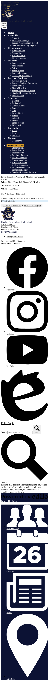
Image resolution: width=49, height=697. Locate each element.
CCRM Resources (20, 165)
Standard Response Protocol (24, 93)
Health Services (18, 55)
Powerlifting (17, 113)
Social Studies (18, 70)
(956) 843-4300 (14, 229)
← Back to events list (12, 205)
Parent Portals (18, 86)
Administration (18, 50)
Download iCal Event (35, 198)
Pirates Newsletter (19, 88)
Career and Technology (22, 75)
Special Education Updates (23, 90)
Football (15, 108)
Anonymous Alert (19, 160)
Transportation (18, 95)
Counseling (17, 53)
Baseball (15, 101)
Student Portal (18, 148)
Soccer (15, 115)
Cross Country (18, 106)
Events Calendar (8, 201)
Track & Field (18, 123)
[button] (13, 35)
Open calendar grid (32, 205)
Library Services (19, 58)
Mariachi (16, 135)
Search (4, 432)
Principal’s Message (20, 40)
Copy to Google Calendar (12, 198)
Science (15, 68)
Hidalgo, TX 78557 (9, 225)
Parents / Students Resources (24, 83)
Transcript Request (20, 170)
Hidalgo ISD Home (15, 236)
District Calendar (19, 157)
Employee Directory (20, 155)
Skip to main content (10, 2)
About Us (16, 38)
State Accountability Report (24, 45)
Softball (15, 118)
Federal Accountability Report (25, 43)
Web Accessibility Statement (13, 241)
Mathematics (17, 66)
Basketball (16, 103)
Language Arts (18, 63)
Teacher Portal (18, 153)
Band (14, 130)
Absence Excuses (19, 81)
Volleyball (16, 125)
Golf (14, 110)
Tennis (15, 120)
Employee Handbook (21, 167)
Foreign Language (20, 73)
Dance (15, 133)
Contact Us (17, 141)
